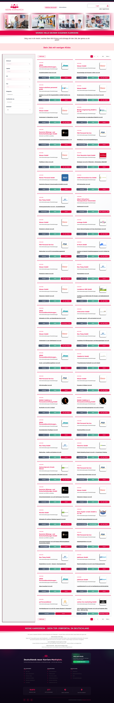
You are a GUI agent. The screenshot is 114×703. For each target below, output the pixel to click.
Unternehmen (62, 7)
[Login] (108, 6)
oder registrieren (104, 9)
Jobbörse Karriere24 (51, 7)
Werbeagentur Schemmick (86, 699)
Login (97, 6)
